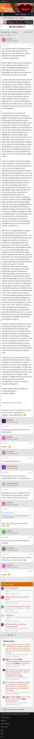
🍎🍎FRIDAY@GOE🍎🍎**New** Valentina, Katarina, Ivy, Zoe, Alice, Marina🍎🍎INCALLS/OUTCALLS (18, 699)
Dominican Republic (11, 588)
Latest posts (8, 641)
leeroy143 (8, 617)
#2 (31, 426)
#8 (31, 537)
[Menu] (2, 14)
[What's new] (28, 14)
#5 (31, 473)
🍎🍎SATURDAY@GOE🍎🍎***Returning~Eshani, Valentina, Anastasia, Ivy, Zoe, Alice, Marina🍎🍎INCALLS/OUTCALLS (18, 661)
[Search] (32, 14)
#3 (31, 443)
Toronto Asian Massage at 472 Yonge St (17, 606)
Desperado (8, 601)
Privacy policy (4, 727)
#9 (31, 554)
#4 (31, 458)
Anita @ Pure (9, 615)
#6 (31, 490)
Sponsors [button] (3, 1)
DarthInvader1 (8, 608)
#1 (31, 45)
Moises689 (8, 590)
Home (2, 733)
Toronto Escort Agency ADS (21, 628)
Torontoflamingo (9, 628)
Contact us (4, 720)
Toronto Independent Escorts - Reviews (21, 601)
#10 (31, 571)
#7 (31, 509)
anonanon (4, 35)
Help (2, 730)
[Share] (29, 45)
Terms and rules (5, 724)
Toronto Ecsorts (5, 717)
